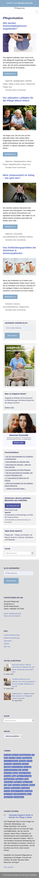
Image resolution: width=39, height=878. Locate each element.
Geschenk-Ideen (17, 767)
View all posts (9, 867)
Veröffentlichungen (19, 794)
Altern (29, 161)
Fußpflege (7, 767)
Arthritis (18, 758)
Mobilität (28, 81)
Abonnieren (12, 336)
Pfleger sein (7, 87)
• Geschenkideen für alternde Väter (17, 462)
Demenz (17, 304)
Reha (9, 785)
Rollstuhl (29, 237)
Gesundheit (18, 234)
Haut (19, 770)
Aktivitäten (7, 755)
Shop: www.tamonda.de (12, 616)
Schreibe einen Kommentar (15, 90)
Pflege (5, 84)
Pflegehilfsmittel (15, 164)
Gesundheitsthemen (10, 237)
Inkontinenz (8, 773)
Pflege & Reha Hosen (17, 84)
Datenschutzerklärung (11, 638)
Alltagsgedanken (19, 161)
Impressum (8, 641)
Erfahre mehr (9, 407)
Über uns (7, 646)
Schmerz (7, 791)
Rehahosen (16, 785)
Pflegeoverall (24, 307)
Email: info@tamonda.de (12, 613)
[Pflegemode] (19, 8)
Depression (8, 764)
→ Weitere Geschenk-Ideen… (15, 489)
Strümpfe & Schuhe (17, 791)
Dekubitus (22, 761)
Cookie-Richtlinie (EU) (12, 635)
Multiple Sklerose (25, 773)
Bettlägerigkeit (19, 81)
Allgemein (9, 81)
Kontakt (6, 644)
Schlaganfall (25, 788)
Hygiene (25, 770)
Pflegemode (30, 84)
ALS (32, 755)
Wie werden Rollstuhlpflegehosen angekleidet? (15, 26)
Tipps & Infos (8, 794)
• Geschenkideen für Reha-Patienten (17, 470)
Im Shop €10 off (13, 506)
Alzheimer (9, 304)
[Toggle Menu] (36, 11)
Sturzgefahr (28, 791)
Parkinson (7, 776)
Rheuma (32, 785)
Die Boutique (16, 764)
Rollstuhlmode (15, 788)
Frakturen (25, 764)
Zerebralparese (19, 797)
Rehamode (24, 785)
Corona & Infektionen (11, 761)
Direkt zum (20, 3)
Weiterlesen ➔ (10, 74)
